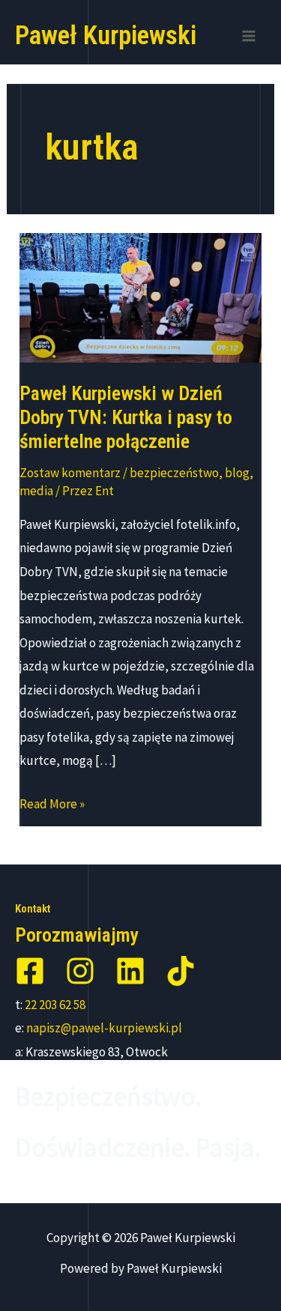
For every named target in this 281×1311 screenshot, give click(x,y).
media (36, 490)
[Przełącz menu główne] (249, 36)
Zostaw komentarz (70, 472)
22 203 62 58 (55, 1004)
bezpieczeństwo (174, 472)
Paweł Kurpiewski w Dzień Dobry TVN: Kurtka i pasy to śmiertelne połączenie (125, 417)
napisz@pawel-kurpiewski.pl (104, 1028)
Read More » (52, 806)
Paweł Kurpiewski (105, 35)
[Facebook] (30, 971)
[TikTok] (181, 971)
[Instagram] (80, 971)
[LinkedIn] (130, 971)
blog (237, 472)
